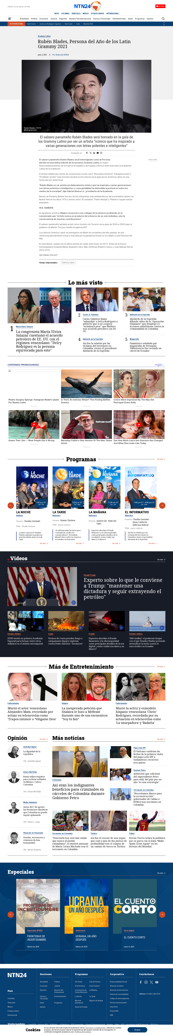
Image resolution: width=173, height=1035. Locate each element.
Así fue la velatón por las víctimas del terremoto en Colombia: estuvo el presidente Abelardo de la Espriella (100, 347)
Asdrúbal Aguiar (30, 747)
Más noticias (68, 737)
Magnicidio (134, 339)
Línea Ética (114, 1007)
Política (34, 19)
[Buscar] (163, 18)
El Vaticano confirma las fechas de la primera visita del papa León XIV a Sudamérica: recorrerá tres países (148, 757)
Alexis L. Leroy (33, 822)
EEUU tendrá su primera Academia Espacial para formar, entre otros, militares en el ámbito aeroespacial (25, 641)
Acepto (137, 1030)
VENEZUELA (76, 14)
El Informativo (137, 512)
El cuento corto (134, 937)
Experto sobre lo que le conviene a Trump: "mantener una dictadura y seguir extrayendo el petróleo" (123, 588)
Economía (44, 19)
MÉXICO (86, 14)
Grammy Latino (44, 36)
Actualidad (24, 19)
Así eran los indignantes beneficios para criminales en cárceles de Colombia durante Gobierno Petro (78, 791)
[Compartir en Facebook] (87, 153)
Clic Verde (78, 982)
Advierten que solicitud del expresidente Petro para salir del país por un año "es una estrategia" (147, 778)
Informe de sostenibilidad (119, 994)
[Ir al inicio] (21, 979)
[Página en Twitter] (151, 982)
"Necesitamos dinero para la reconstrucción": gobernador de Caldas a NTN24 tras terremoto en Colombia (147, 799)
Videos (18, 558)
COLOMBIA (65, 14)
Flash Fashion (94, 986)
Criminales (56, 780)
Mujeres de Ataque (96, 1001)
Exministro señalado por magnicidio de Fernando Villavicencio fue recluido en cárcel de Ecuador (145, 347)
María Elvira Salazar (24, 327)
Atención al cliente (117, 986)
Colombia (11, 998)
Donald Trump (89, 575)
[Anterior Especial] (11, 914)
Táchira (94, 833)
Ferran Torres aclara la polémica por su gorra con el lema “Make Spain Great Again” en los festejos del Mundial (147, 842)
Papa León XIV (139, 748)
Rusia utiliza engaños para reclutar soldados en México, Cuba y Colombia (34, 780)
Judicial (53, 19)
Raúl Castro (31, 24)
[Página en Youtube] (156, 982)
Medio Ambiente (30, 802)
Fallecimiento (13, 703)
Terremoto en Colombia (143, 790)
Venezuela (11, 1003)
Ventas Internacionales (118, 1003)
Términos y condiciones (95, 1028)
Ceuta (50, 634)
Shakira (65, 703)
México (10, 1007)
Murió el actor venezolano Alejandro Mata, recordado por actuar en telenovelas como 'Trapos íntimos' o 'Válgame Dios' (32, 713)
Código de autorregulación (119, 998)
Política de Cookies (83, 1032)
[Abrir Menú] (10, 18)
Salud (130, 19)
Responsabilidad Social (118, 982)
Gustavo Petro (139, 770)
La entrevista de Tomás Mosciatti (81, 991)
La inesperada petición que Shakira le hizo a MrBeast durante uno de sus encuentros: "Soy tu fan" (85, 713)
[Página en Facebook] (140, 982)
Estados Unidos (14, 634)
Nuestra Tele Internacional (80, 19)
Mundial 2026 (88, 24)
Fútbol (131, 833)
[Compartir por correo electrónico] (98, 153)
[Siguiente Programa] (162, 505)
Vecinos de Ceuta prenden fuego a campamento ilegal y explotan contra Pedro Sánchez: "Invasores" (65, 641)
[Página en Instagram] (146, 982)
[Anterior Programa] (11, 505)
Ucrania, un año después (86, 938)
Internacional (12, 1015)
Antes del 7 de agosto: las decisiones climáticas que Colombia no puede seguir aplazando (35, 810)
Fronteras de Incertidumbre (36, 938)
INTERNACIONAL (112, 14)
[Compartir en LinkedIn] (94, 153)
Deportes (63, 19)
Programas (140, 19)
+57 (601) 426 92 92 (153, 994)
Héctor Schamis (34, 850)
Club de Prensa (94, 982)
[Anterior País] (164, 23)
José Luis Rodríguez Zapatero (50, 24)
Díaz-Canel (68, 24)
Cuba (78, 24)
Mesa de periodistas (79, 1002)
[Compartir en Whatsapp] (101, 153)
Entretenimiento (119, 19)
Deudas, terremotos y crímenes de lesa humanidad (34, 840)
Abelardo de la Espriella (140, 315)
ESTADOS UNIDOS (97, 14)
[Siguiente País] (164, 25)
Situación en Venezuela (33, 833)
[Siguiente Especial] (162, 914)
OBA (111, 1015)
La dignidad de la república (31, 752)
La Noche (23, 512)
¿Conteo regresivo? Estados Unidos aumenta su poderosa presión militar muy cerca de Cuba (30, 535)
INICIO (56, 14)
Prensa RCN (114, 1011)
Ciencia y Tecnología (101, 19)
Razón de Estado (81, 1007)
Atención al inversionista (119, 990)
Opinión (150, 19)
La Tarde (59, 512)
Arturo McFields (30, 772)
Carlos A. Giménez (91, 315)
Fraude (92, 634)
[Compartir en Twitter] (91, 153)
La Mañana (97, 512)
